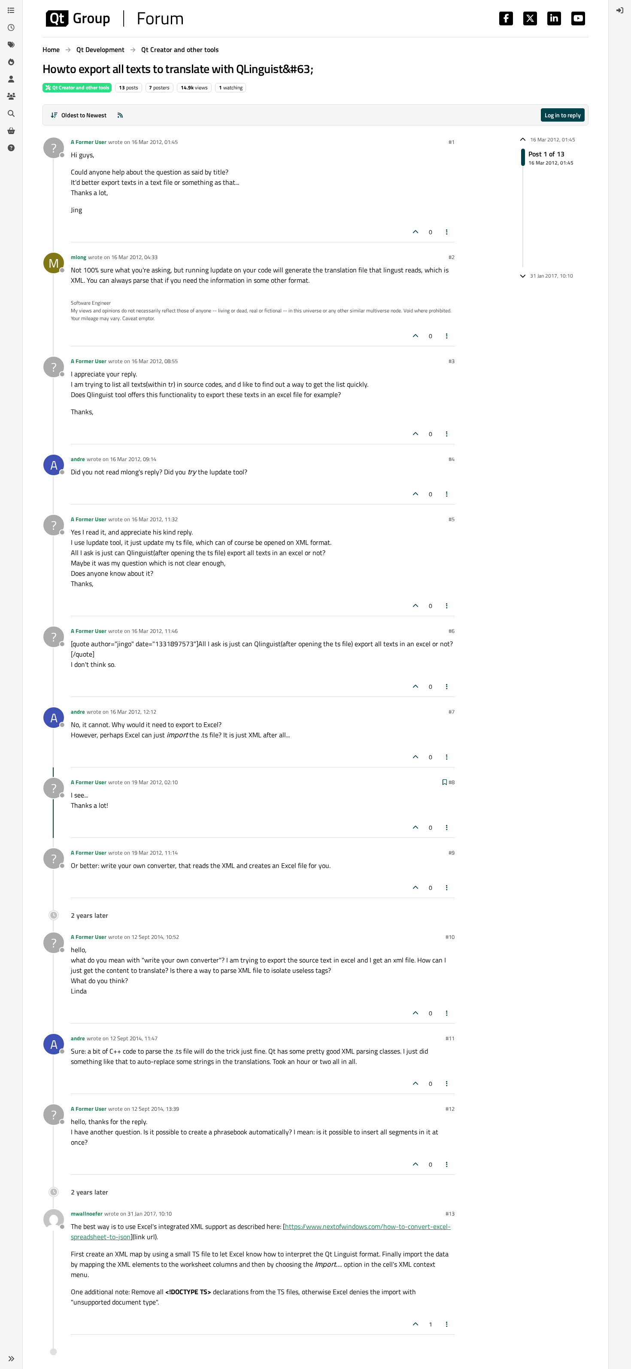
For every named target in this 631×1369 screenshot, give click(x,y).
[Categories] (11, 10)
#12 (450, 1108)
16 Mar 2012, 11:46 (154, 630)
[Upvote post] (415, 231)
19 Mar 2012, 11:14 (154, 852)
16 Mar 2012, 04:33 (134, 257)
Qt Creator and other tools (80, 87)
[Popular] (11, 62)
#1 (452, 142)
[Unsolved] (11, 148)
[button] (11, 1359)
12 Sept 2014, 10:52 (155, 936)
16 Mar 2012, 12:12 (133, 711)
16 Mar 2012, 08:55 (154, 361)
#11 (450, 1038)
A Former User (88, 142)
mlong (78, 257)
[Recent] (11, 27)
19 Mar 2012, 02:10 (154, 782)
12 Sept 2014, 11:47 (134, 1038)
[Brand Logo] (114, 18)
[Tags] (11, 45)
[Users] (11, 79)
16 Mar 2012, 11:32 (154, 519)
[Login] (620, 10)
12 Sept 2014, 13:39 (155, 1108)
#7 (452, 711)
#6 (452, 630)
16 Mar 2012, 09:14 (133, 459)
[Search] (11, 113)
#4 (452, 459)
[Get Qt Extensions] (11, 131)
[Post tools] (447, 231)
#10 (450, 936)
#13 (450, 1213)
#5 (452, 519)
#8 (452, 782)
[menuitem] (620, 10)
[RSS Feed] (120, 115)
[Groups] (11, 96)
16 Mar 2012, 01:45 (154, 142)
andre (78, 459)
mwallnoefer (87, 1213)
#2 (452, 257)
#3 (452, 361)
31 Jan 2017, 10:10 (149, 1213)
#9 (452, 852)
